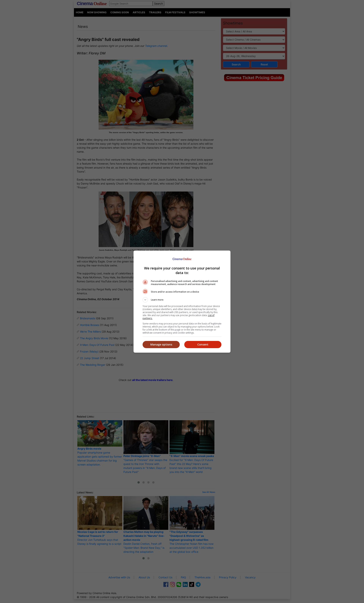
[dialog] (182, 301)
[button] (182, 299)
